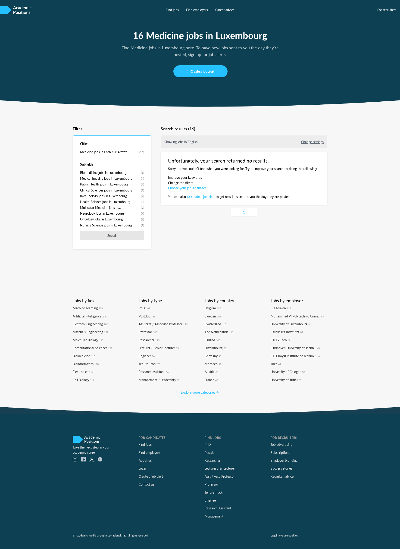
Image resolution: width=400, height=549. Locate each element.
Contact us (146, 484)
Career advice (224, 9)
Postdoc (147, 316)
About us (145, 460)
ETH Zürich (281, 340)
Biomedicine (84, 356)
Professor (148, 331)
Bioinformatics (86, 363)
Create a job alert (202, 71)
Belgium (213, 308)
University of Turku (286, 379)
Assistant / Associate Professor (163, 324)
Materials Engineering (90, 331)
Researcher (149, 340)
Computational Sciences (92, 347)
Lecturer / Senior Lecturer (159, 347)
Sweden (213, 316)
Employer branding (284, 460)
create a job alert (203, 196)
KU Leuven (281, 308)
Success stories (281, 468)
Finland (212, 340)
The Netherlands (219, 331)
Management (214, 516)
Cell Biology (83, 379)
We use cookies (288, 535)
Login (142, 468)
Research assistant (154, 371)
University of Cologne (288, 371)
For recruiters (386, 9)
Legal (274, 535)
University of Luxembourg (291, 324)
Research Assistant (218, 508)
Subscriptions (280, 452)
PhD (144, 308)
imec (276, 363)
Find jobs (172, 9)
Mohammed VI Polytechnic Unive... (297, 316)
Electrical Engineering (90, 324)
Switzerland (215, 324)
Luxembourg (215, 347)
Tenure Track (149, 363)
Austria (211, 371)
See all (111, 235)
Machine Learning (88, 308)
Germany (213, 356)
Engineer (147, 356)
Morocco (213, 363)
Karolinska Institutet (287, 331)
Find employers (197, 9)
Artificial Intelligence (89, 316)
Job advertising (281, 444)
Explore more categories (198, 392)
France (211, 379)
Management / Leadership (159, 379)
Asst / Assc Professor (220, 476)
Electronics (83, 371)
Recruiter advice (282, 476)
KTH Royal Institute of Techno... (295, 356)
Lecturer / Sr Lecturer (220, 468)
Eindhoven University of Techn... (295, 347)
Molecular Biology (88, 340)
